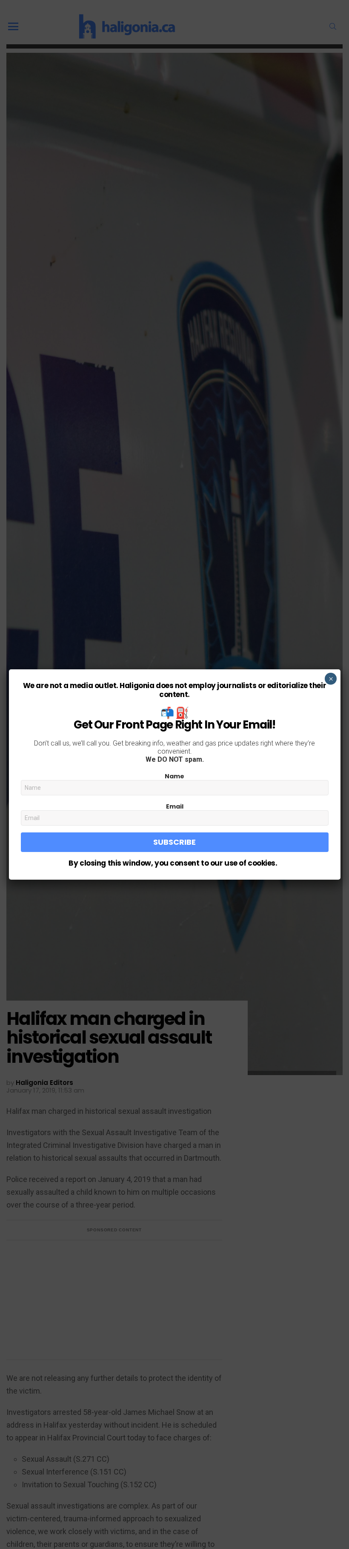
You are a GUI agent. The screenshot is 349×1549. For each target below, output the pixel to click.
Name (174, 776)
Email (174, 806)
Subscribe (174, 842)
